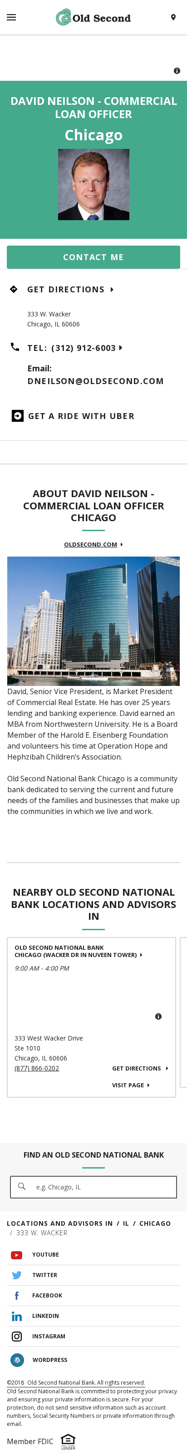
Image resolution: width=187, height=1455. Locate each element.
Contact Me (93, 257)
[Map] (93, 58)
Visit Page (128, 1085)
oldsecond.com (90, 544)
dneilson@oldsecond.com (95, 380)
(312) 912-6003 (83, 347)
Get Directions (67, 289)
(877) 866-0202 (37, 1068)
